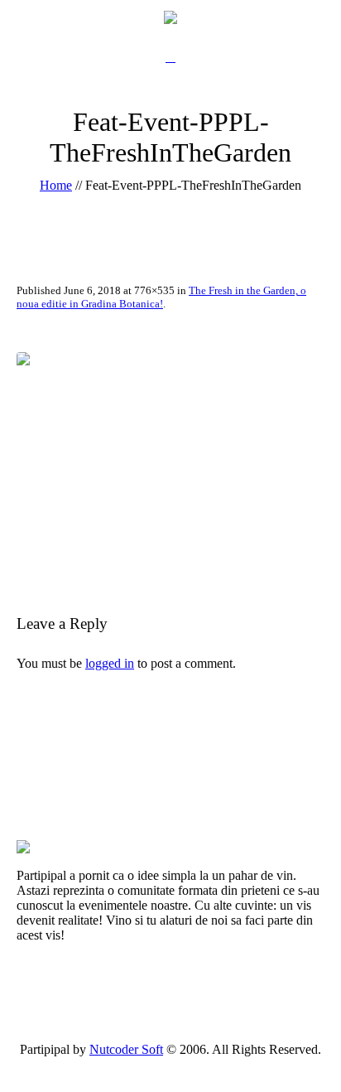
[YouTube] (180, 1064)
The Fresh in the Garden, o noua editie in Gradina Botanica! (161, 297)
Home (56, 185)
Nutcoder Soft (126, 1049)
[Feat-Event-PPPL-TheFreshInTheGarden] (170, 458)
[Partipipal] (170, 16)
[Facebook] (161, 1064)
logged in (109, 663)
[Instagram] (199, 1064)
